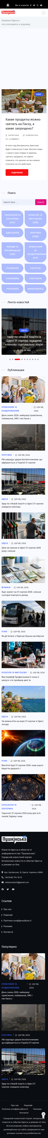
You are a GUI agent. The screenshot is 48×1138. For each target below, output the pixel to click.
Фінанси (35, 289)
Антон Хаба (13, 135)
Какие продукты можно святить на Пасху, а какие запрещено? (23, 124)
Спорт (35, 278)
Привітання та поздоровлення (36, 252)
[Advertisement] (24, 53)
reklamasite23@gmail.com (16, 882)
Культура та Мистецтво (35, 219)
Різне (12, 268)
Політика (35, 235)
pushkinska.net (33, 1133)
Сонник (12, 278)
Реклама (7, 926)
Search (41, 202)
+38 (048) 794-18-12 (13, 877)
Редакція (8, 915)
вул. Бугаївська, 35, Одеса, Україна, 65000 (23, 872)
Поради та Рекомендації (12, 250)
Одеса (12, 233)
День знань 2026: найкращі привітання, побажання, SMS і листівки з (17, 995)
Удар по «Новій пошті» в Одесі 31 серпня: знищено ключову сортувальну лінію (24, 340)
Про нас (7, 909)
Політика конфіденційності (17, 920)
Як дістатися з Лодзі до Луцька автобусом (23, 636)
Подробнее (17, 172)
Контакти (8, 932)
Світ (35, 268)
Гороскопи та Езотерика (12, 219)
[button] (10, 359)
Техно (12, 289)
